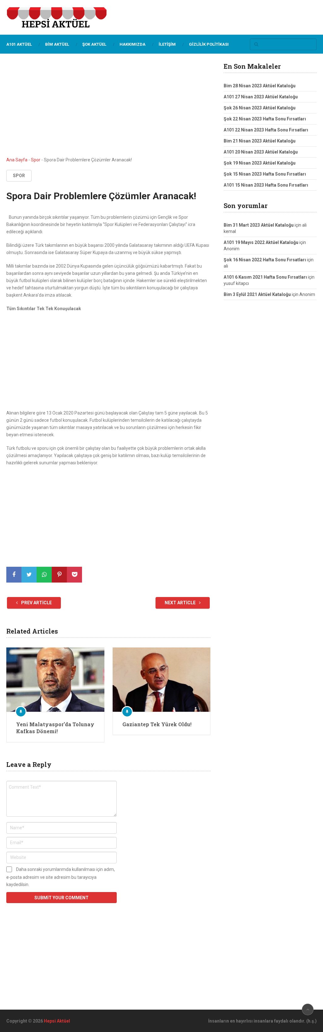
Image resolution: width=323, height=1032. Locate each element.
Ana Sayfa (16, 159)
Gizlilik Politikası (209, 44)
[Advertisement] (108, 110)
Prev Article (36, 602)
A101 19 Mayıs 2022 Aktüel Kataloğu (261, 242)
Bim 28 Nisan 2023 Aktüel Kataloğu (260, 85)
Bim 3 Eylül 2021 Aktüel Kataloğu (257, 294)
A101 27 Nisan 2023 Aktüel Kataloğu (261, 96)
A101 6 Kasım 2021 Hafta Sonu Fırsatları (265, 277)
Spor (35, 159)
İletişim (167, 44)
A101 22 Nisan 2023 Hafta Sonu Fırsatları (266, 129)
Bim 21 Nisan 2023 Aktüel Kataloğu (260, 140)
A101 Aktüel (19, 44)
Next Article (181, 602)
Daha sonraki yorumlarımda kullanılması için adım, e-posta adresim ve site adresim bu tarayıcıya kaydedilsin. (60, 877)
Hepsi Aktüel (57, 1020)
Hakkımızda (132, 44)
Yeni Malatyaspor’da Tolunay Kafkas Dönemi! (55, 727)
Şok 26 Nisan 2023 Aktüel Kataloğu (260, 107)
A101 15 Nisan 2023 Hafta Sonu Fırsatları (266, 185)
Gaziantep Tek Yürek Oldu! (156, 724)
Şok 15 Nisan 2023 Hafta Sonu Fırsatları (265, 174)
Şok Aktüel (94, 44)
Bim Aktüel (57, 44)
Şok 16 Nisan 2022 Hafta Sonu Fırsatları (265, 259)
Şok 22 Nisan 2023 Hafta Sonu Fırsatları (265, 118)
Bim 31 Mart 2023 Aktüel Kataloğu (259, 225)
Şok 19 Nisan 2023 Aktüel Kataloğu (260, 162)
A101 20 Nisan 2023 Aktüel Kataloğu (261, 151)
